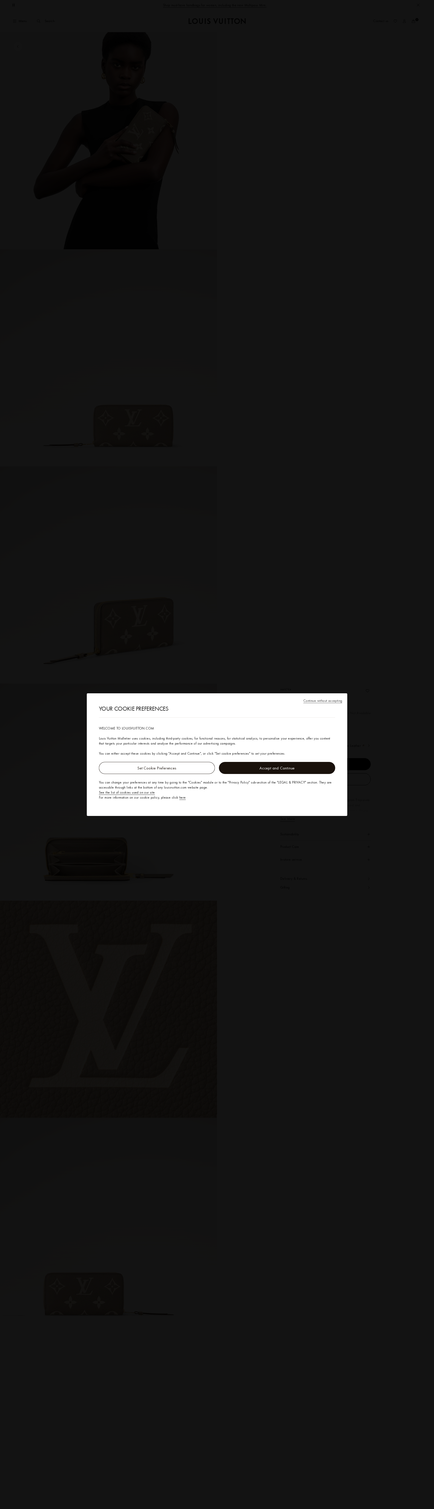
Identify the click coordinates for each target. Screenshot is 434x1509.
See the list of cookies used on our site (127, 792)
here (182, 797)
